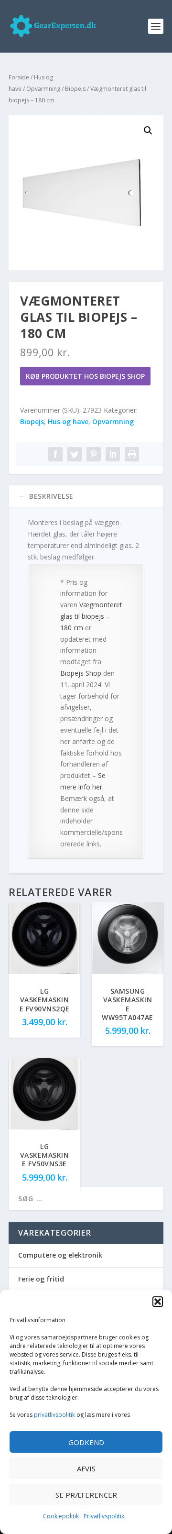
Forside (19, 77)
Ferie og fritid (41, 1278)
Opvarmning (43, 89)
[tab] (86, 496)
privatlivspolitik (54, 1415)
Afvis (86, 1468)
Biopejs (75, 89)
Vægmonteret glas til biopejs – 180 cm (91, 616)
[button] (157, 1301)
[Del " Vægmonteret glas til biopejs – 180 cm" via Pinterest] (93, 454)
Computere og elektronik (60, 1255)
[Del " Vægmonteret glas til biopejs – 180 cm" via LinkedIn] (113, 454)
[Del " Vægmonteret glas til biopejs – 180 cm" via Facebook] (55, 454)
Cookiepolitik (61, 1516)
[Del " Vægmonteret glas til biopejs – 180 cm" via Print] (132, 454)
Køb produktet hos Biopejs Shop (85, 376)
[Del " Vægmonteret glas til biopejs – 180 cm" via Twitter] (74, 454)
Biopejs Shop (80, 673)
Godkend (86, 1442)
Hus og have (68, 421)
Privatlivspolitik (104, 1516)
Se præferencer (86, 1495)
